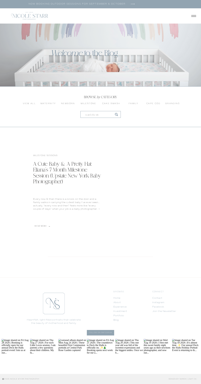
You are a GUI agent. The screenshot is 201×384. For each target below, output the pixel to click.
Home (116, 298)
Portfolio (118, 315)
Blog (116, 320)
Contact (157, 298)
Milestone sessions (45, 155)
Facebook (158, 306)
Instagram (158, 302)
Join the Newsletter (164, 311)
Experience (120, 306)
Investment (120, 311)
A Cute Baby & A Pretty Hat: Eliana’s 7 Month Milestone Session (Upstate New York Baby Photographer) (67, 173)
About (117, 302)
